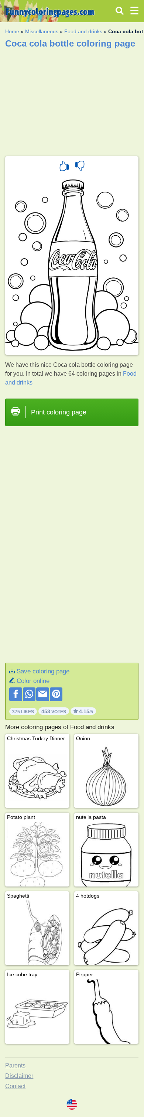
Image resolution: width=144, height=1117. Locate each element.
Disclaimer (19, 1076)
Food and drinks (83, 31)
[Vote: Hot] (64, 167)
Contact (15, 1086)
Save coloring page (43, 671)
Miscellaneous (41, 31)
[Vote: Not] (80, 167)
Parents (15, 1065)
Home (12, 31)
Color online (33, 680)
